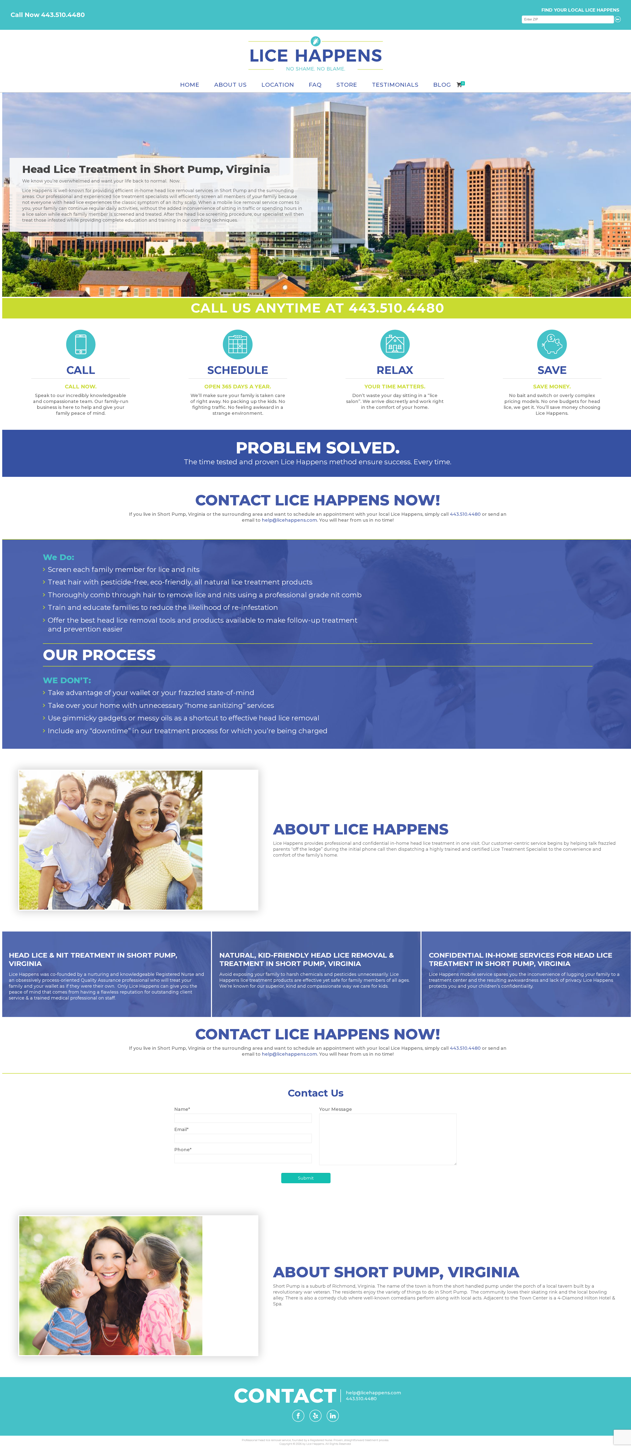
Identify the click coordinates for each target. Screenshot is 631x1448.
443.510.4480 (465, 514)
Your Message (335, 1109)
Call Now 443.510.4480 (48, 14)
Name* (182, 1109)
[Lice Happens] (315, 53)
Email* (181, 1129)
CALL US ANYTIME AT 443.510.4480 (318, 308)
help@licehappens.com (289, 520)
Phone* (183, 1149)
